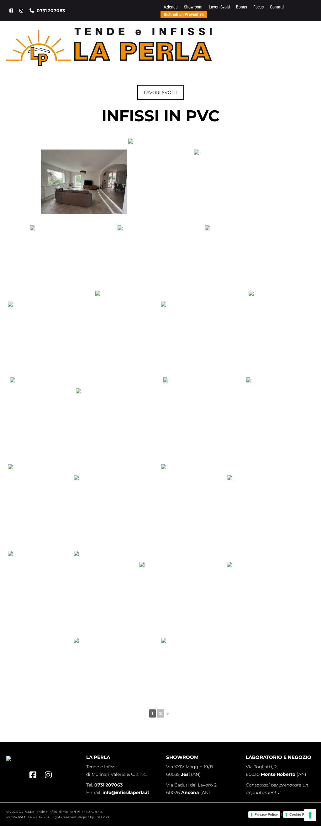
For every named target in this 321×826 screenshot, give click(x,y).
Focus (258, 6)
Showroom (193, 6)
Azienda (171, 6)
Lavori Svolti (219, 6)
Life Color (102, 817)
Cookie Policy (300, 814)
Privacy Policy (266, 814)
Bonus (241, 6)
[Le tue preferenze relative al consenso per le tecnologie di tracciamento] (310, 815)
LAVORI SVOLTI (160, 92)
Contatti (277, 6)
